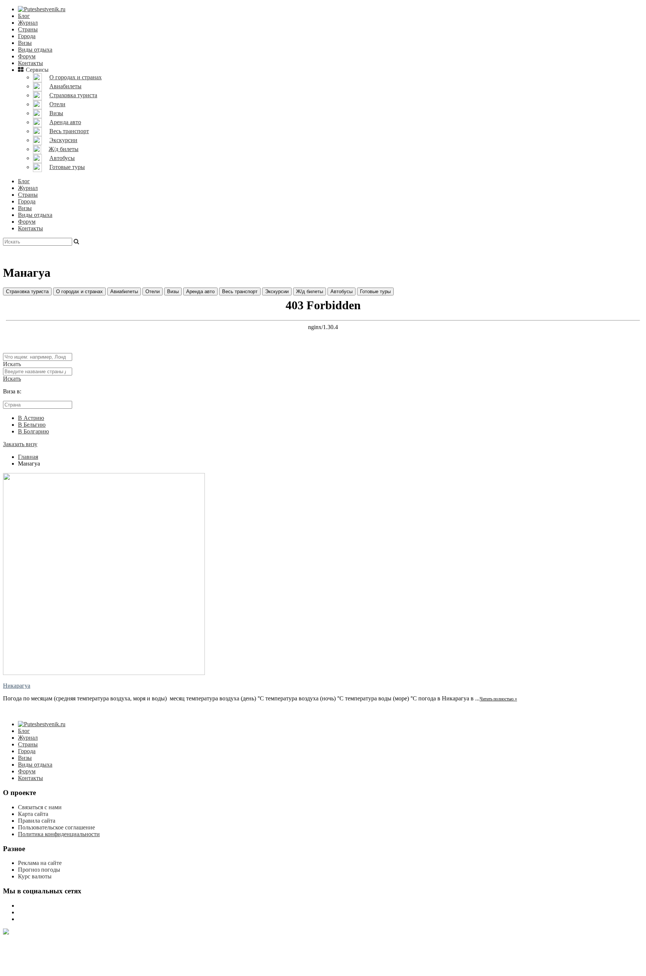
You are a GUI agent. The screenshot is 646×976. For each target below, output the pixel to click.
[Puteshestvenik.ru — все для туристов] (41, 9)
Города (27, 36)
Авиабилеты (124, 291)
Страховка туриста (27, 291)
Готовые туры (375, 291)
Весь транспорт (240, 291)
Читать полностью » (498, 699)
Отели (152, 291)
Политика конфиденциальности (59, 834)
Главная (28, 457)
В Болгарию (33, 431)
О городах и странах (79, 291)
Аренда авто (200, 291)
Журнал (28, 22)
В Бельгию (32, 424)
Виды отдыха (35, 49)
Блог (24, 16)
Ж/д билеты (309, 291)
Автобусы (341, 291)
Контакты (30, 63)
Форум (27, 56)
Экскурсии (277, 291)
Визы (25, 43)
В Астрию (31, 418)
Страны (28, 29)
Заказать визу (20, 444)
